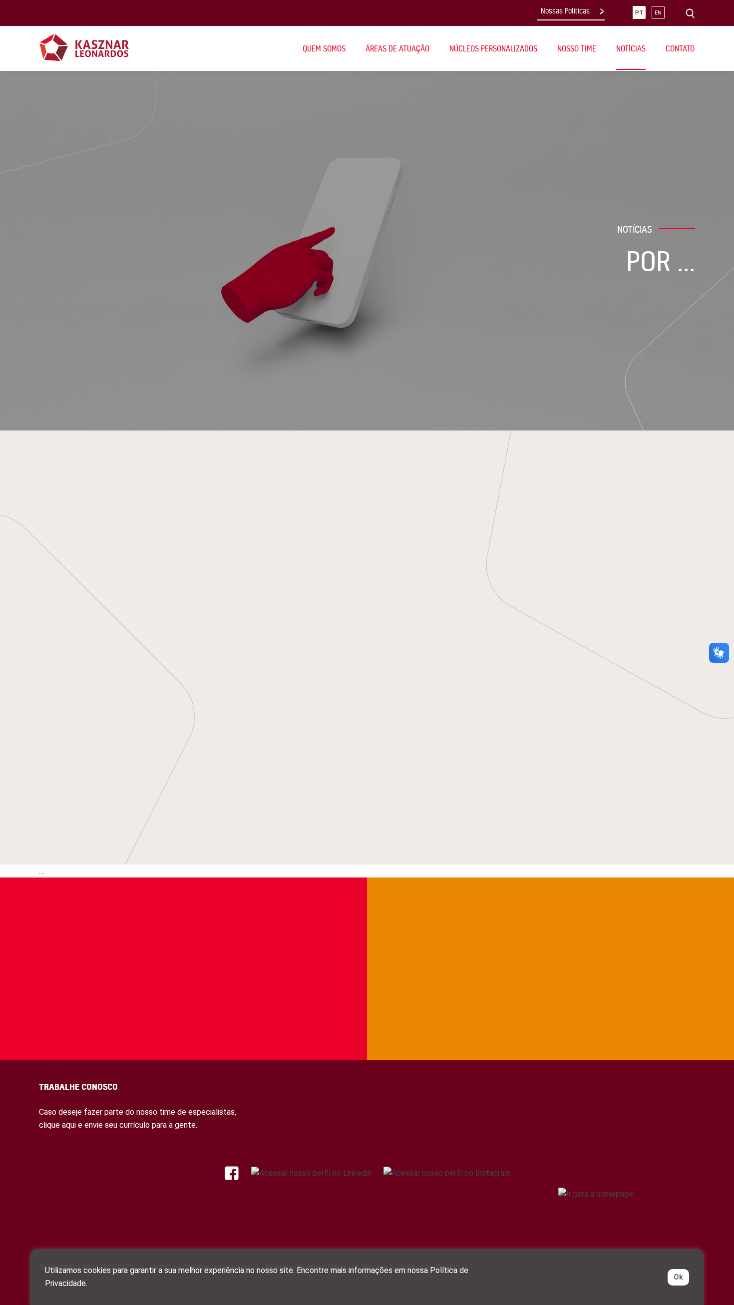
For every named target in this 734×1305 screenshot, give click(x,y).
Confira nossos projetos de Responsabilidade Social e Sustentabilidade (105, 919)
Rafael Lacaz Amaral (332, 678)
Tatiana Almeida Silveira (339, 696)
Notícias (631, 48)
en (658, 12)
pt (639, 12)
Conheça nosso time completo (593, 918)
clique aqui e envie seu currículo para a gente (117, 1125)
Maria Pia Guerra (324, 659)
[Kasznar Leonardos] (84, 47)
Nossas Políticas (565, 10)
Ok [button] (678, 1277)
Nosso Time (576, 48)
